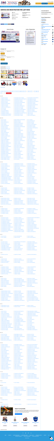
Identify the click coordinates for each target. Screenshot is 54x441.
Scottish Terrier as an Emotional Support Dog (5, 364)
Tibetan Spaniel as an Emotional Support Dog (18, 373)
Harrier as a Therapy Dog (3, 237)
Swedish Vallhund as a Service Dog (30, 366)
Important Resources (18, 436)
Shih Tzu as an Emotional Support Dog (18, 352)
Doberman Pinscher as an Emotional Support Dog (19, 193)
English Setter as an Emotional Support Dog (18, 200)
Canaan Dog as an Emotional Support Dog (5, 169)
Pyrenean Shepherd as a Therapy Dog (31, 328)
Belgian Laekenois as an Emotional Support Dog (6, 146)
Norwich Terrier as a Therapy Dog (30, 295)
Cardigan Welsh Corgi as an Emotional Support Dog (6, 176)
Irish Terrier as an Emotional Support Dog (18, 248)
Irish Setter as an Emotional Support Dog (18, 245)
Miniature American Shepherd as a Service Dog (19, 279)
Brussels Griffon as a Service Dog (30, 146)
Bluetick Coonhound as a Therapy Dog (18, 146)
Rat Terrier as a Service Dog (4, 334)
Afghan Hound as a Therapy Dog (4, 102)
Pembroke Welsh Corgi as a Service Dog (5, 321)
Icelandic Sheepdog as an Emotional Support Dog (6, 247)
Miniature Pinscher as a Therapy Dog (31, 278)
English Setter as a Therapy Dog (17, 199)
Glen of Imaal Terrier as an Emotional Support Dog (19, 222)
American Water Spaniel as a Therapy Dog (18, 115)
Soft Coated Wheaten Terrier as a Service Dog (32, 345)
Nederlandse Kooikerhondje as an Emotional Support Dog (7, 293)
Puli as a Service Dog (29, 320)
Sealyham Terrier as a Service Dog (4, 365)
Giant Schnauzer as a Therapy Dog (17, 217)
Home (1, 6)
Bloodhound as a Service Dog (17, 141)
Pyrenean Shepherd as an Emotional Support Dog (32, 329)
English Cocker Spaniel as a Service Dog (5, 198)
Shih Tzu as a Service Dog (17, 350)
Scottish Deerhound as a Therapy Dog (5, 359)
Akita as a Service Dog (3, 108)
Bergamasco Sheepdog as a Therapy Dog (5, 159)
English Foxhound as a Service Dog (4, 201)
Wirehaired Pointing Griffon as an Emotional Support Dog (33, 391)
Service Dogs (9, 6)
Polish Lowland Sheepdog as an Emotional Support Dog (19, 321)
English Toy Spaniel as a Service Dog (31, 198)
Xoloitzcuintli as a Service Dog (4, 399)
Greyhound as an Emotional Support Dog (31, 231)
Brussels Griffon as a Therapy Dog (30, 147)
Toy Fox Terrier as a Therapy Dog (30, 373)
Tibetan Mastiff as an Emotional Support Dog (5, 375)
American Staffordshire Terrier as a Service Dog (19, 110)
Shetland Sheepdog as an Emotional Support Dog (19, 345)
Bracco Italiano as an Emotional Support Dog (31, 138)
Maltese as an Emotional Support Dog (5, 280)
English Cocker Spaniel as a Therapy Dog (5, 199)
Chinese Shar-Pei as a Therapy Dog (17, 175)
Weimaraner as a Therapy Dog (4, 388)
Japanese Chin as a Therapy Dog (17, 254)
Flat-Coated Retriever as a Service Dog (18, 213)
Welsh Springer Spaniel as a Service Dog (5, 390)
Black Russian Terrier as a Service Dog (18, 138)
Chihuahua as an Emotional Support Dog (18, 169)
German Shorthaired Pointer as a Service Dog (5, 224)
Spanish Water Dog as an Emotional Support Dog (32, 351)
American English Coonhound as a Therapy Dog (19, 97)
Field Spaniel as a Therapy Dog (4, 209)
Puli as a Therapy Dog (29, 321)
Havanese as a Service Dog (17, 237)
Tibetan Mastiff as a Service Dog (4, 373)
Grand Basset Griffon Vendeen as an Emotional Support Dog (33, 217)
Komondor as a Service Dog (17, 261)
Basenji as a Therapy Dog (3, 124)
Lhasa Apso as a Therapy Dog (30, 269)
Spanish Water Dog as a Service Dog (31, 349)
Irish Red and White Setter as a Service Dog (5, 248)
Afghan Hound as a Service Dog (4, 101)
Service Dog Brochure (27, 436)
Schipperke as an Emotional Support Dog (5, 357)
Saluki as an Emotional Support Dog (4, 350)
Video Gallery (32, 435)
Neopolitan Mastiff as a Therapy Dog (5, 295)
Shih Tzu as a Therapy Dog (17, 351)
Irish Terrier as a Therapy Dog (17, 247)
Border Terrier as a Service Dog (17, 155)
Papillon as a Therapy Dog (3, 312)
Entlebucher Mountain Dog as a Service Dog (31, 201)
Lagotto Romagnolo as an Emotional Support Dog (6, 272)
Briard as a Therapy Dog (29, 140)
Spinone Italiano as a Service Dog (30, 352)
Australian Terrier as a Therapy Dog (31, 110)
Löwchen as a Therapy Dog (30, 272)
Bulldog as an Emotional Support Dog (31, 155)
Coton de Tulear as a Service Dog (30, 177)
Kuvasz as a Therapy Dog (29, 261)
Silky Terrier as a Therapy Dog (17, 358)
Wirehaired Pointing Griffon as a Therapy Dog (31, 390)
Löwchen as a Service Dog (30, 271)
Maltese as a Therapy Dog (3, 279)
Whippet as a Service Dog (16, 391)
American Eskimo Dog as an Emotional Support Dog (19, 102)
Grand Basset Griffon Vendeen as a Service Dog (19, 230)
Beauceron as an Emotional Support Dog (5, 139)
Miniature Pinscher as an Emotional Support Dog (32, 279)
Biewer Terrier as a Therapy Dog (17, 132)
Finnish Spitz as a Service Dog (17, 209)
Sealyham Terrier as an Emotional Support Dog (6, 367)
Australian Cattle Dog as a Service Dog (31, 102)
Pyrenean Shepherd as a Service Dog (31, 327)
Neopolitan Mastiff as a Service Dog (5, 294)
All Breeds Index (4, 6)
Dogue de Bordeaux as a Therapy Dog (31, 192)
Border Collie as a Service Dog (17, 152)
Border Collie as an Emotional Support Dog (18, 154)
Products (52, 6)
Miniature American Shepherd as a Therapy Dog (19, 280)
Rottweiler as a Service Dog (17, 337)
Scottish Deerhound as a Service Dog (5, 358)
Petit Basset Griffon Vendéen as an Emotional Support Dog (7, 327)
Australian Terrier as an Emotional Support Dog (32, 111)
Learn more (4, 425)
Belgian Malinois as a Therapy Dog (4, 148)
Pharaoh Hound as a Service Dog (4, 328)
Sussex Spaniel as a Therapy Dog (30, 364)
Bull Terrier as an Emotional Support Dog (31, 152)
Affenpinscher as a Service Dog (4, 97)
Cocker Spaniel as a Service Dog (30, 170)
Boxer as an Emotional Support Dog (31, 131)
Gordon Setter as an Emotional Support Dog (18, 229)
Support (45, 435)
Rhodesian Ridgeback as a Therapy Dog (18, 335)
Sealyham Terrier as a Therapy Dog (4, 366)
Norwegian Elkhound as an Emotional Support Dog (19, 300)
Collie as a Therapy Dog (29, 175)
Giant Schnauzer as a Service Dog (4, 231)
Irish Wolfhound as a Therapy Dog (30, 245)
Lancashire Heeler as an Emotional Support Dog (19, 271)
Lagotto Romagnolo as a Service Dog (5, 270)
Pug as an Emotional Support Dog (30, 319)
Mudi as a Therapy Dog (29, 285)
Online (43, 21)
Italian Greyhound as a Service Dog (30, 247)
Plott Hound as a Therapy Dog (17, 313)
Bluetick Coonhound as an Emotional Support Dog (19, 147)
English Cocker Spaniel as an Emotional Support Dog (6, 200)
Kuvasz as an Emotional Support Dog (31, 262)
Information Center (34, 6)
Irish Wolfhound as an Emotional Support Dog (32, 246)
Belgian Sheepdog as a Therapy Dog (4, 152)
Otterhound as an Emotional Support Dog (31, 306)
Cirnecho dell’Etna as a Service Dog (31, 163)
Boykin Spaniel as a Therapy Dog (30, 133)
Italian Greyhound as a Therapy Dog (31, 248)
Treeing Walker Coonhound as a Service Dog (31, 375)
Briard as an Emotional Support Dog (31, 141)
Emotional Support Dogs (19, 6)
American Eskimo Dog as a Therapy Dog (18, 101)
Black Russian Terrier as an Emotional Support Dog (19, 140)
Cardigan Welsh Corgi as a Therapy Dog (5, 175)
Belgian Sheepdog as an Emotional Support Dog (6, 153)
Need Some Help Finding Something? (46, 12)
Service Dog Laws (39, 6)
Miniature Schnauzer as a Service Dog (31, 280)
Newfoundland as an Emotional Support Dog (5, 300)
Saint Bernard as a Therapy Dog (4, 345)
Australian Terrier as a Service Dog (30, 109)
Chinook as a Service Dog (17, 177)
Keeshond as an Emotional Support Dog (5, 261)
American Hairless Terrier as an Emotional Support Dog (19, 109)
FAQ (48, 435)
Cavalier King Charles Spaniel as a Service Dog (6, 177)
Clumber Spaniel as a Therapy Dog (30, 168)
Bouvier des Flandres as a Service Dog (31, 125)
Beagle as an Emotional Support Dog (5, 132)
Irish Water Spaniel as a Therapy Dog (31, 241)
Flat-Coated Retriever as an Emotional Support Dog (32, 209)
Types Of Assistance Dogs (27, 6)
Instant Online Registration (46, 6)
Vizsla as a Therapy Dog (16, 382)
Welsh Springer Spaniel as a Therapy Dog (5, 391)
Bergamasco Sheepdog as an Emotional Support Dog (19, 119)
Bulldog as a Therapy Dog (30, 154)
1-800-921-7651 (38, 3)
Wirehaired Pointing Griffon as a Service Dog (31, 389)
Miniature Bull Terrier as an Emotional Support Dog (19, 285)
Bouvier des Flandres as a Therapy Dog (31, 126)
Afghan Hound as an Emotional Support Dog (5, 103)
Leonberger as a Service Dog (17, 272)
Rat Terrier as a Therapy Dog (4, 335)
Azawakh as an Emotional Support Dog (31, 115)
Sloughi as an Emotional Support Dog (18, 366)
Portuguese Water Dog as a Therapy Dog (31, 314)
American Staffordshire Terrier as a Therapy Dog (19, 111)
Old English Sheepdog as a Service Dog (5, 305)
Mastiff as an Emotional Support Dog (18, 278)
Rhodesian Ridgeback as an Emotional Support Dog (19, 336)
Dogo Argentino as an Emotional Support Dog (32, 190)
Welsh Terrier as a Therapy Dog (4, 395)
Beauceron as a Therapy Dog (4, 138)
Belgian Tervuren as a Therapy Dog (4, 155)
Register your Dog (50, 3)
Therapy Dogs (13, 6)
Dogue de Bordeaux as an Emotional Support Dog (32, 193)
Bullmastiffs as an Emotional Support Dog (31, 159)
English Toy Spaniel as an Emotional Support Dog (32, 200)
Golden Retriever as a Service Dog (17, 223)
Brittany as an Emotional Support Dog (31, 145)
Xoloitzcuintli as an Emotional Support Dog (31, 399)
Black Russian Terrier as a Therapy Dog (18, 139)
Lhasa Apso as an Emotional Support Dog (31, 270)
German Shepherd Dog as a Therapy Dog (5, 222)
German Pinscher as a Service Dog (4, 217)
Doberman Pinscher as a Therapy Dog (18, 192)
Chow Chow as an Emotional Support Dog (18, 183)
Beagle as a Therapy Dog (3, 131)
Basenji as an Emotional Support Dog (5, 125)
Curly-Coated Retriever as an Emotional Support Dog (32, 183)
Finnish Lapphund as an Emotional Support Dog (19, 208)
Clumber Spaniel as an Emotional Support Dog (32, 169)
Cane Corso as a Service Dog (4, 170)
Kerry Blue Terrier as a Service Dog (4, 262)
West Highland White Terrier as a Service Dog (18, 388)
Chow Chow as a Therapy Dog (17, 182)
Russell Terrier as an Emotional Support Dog (31, 336)
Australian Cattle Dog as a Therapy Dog (31, 103)
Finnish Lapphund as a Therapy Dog (4, 213)
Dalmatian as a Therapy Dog (4, 192)
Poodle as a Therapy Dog (16, 327)
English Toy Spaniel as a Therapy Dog (31, 199)
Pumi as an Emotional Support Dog (30, 326)
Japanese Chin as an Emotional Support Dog (31, 254)
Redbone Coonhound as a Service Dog (5, 337)
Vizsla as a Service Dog (3, 382)
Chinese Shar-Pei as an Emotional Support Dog (19, 176)
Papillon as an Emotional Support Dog (5, 313)
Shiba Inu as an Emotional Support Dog (18, 349)
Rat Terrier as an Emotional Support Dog (5, 336)
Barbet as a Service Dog (3, 119)
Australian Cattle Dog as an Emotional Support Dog (32, 104)
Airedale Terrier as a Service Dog (4, 104)
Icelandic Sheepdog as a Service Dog (5, 245)
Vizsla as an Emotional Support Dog (31, 382)
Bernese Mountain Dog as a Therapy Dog (18, 125)
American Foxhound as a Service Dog (18, 103)
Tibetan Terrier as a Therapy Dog (17, 375)
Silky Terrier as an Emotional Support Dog (18, 359)
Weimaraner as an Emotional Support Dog (5, 389)
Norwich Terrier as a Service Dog (30, 294)
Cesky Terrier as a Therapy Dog (4, 182)
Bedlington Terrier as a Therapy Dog (4, 141)
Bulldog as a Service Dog (29, 153)
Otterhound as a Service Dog (17, 306)
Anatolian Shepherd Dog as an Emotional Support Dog (32, 101)
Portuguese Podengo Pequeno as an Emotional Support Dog (33, 312)
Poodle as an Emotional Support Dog (18, 328)
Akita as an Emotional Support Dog (4, 110)
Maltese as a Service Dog (3, 278)
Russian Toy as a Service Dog (30, 337)
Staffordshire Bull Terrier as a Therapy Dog (31, 357)
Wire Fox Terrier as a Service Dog (17, 395)
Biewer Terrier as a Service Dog (17, 131)
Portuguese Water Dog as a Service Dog (31, 313)
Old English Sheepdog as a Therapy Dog (5, 306)
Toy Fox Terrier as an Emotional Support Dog (31, 374)
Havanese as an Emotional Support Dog (31, 237)
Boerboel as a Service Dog (17, 148)
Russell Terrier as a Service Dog (30, 334)
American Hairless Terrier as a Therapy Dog (18, 108)
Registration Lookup (44, 3)
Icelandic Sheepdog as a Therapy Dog (5, 246)
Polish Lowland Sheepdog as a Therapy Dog (18, 320)
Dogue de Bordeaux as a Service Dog (31, 191)
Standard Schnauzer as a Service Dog (31, 359)
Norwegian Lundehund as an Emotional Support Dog (32, 293)
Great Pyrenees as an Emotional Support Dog (31, 224)
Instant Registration (16, 435)
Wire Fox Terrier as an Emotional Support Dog (32, 388)
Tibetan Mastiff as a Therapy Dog (4, 374)
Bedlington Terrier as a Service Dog (4, 140)
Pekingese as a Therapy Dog (4, 319)
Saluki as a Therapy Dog (3, 349)
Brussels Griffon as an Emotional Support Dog (32, 148)
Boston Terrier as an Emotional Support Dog (31, 124)
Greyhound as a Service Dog (30, 229)
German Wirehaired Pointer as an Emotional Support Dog (7, 230)
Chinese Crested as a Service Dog (17, 170)
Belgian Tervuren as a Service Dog (4, 154)
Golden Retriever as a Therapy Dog (17, 224)
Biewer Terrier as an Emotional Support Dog (18, 133)
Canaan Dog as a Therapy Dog (4, 168)
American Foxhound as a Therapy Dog (18, 104)
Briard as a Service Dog (29, 139)
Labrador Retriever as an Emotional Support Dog (6, 269)
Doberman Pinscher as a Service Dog (18, 191)
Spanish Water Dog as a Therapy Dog (31, 350)
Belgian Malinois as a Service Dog (4, 147)
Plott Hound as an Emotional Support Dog (18, 314)
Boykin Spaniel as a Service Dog (30, 132)
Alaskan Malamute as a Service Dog (5, 111)
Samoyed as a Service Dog (4, 351)
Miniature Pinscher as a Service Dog (18, 286)
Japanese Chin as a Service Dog (4, 254)
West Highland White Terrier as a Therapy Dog (19, 389)
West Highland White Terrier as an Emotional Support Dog (20, 390)
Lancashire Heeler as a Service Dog (17, 269)
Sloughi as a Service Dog (16, 364)
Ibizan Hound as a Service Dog (4, 241)
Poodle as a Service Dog (16, 326)
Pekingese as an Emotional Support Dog (5, 320)
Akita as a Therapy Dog (3, 109)
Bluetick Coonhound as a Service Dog (18, 145)
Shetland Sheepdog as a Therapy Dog (18, 344)
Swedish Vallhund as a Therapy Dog (31, 367)
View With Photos (9, 93)
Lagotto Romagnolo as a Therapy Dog (5, 271)
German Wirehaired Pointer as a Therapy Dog (5, 229)
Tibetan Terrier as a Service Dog (17, 374)
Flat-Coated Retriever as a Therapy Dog (31, 208)
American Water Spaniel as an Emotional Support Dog (32, 97)
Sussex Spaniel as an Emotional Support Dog (31, 365)
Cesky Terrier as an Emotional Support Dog (5, 183)
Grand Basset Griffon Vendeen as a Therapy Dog (19, 231)
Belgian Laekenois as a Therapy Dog (4, 145)
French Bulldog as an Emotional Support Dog (31, 213)
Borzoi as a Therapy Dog (29, 119)
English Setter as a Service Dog (17, 198)
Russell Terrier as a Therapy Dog (30, 335)
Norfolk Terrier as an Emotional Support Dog (18, 293)
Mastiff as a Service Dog (3, 285)
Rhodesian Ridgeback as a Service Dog (18, 334)
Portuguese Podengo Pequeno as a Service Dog (19, 329)
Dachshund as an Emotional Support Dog (5, 190)
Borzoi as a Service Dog (16, 159)
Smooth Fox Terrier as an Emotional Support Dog (32, 344)
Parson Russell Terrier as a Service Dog (5, 314)
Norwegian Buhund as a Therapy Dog (18, 295)
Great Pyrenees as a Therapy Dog (30, 223)
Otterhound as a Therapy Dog (30, 305)
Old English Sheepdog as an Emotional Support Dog (19, 305)
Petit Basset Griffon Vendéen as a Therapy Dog (6, 326)
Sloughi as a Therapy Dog (16, 365)
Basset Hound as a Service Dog (4, 126)
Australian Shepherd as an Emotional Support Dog (32, 108)
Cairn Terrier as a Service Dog (4, 163)
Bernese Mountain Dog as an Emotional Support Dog (19, 126)
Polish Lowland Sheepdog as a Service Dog (18, 319)
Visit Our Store (8, 68)
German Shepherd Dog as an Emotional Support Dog (6, 223)
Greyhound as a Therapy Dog (30, 230)
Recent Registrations (35, 436)
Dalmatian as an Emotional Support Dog (5, 193)
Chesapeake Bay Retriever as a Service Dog (18, 163)
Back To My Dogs (3, 87)
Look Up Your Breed (4, 63)
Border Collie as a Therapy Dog (17, 153)
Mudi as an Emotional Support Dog (30, 286)
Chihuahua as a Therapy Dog (17, 168)
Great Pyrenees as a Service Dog (30, 222)
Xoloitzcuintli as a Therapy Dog (17, 399)
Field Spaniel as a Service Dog (4, 208)
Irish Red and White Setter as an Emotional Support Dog (20, 241)
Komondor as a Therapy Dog (17, 262)
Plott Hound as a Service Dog (17, 312)
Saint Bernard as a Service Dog (4, 344)
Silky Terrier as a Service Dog (17, 357)
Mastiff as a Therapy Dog (3, 286)
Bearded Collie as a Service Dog (4, 133)
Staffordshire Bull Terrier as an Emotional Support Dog (32, 358)
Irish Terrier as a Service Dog (17, 246)
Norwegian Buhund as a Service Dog (18, 294)
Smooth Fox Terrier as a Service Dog (18, 367)
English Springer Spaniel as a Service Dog (18, 201)
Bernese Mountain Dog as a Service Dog (18, 124)
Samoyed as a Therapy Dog (4, 352)
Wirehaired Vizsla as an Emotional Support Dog (32, 395)
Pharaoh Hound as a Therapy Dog (4, 329)
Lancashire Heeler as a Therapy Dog (18, 270)
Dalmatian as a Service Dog (4, 191)
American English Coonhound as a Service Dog (6, 115)
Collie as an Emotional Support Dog (31, 176)
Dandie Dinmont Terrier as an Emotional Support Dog (19, 190)
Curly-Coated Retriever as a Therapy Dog (31, 182)
